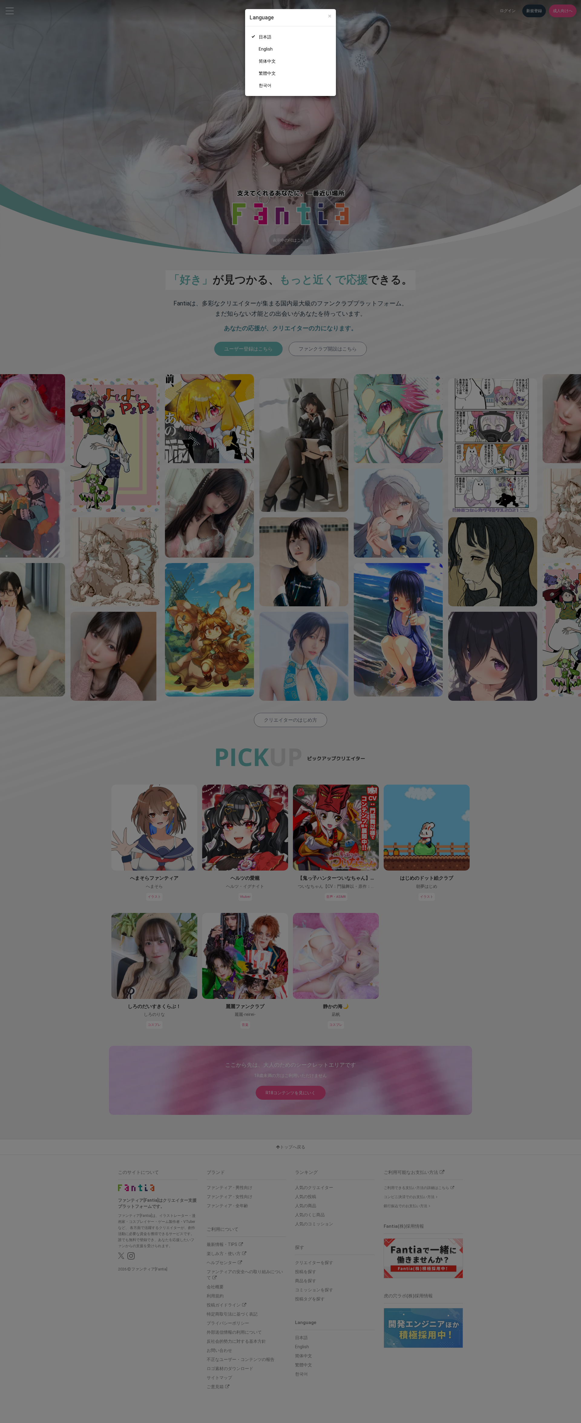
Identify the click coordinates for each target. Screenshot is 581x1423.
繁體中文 (267, 73)
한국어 (265, 85)
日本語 (265, 37)
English (266, 49)
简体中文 (267, 61)
